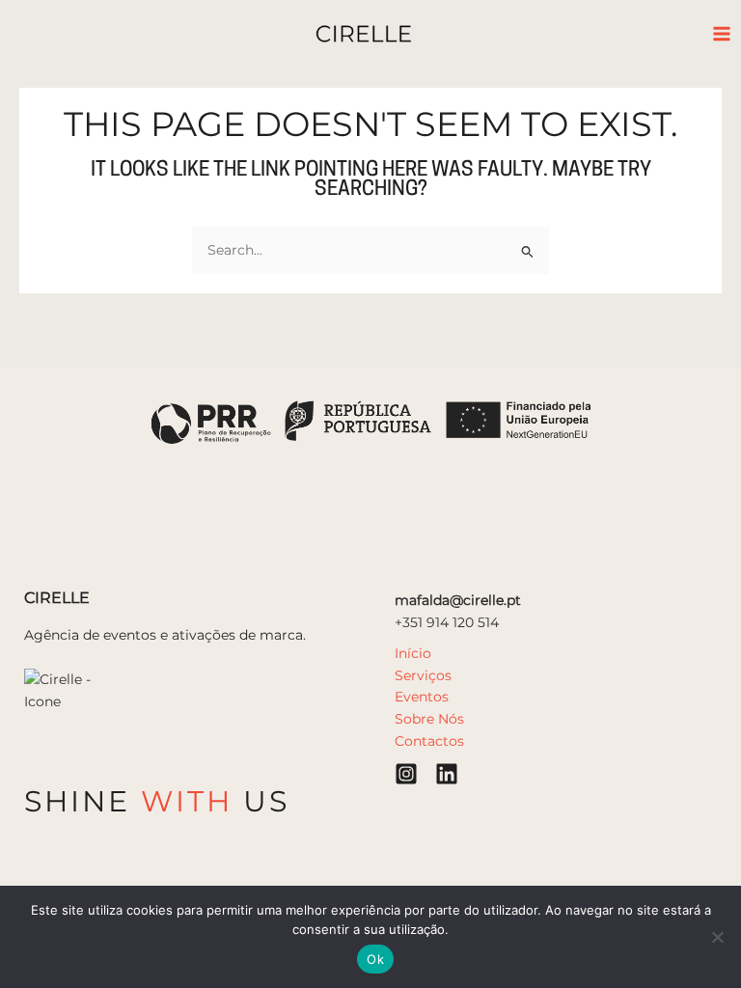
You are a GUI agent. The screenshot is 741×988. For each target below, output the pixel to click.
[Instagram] (406, 773)
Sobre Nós (429, 719)
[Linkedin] (446, 773)
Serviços (423, 675)
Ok (375, 959)
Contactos (429, 741)
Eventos (422, 696)
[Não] (717, 937)
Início (413, 653)
